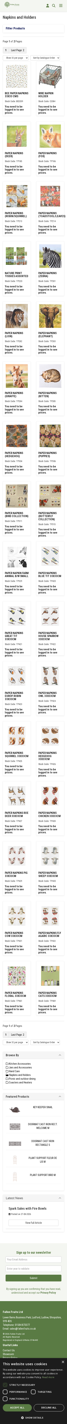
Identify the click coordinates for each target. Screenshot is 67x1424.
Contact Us (9, 1350)
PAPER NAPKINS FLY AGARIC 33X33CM (49, 934)
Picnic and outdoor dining (22, 1078)
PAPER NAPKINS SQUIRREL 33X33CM (16, 754)
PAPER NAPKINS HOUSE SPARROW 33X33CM (48, 636)
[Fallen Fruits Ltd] (12, 4)
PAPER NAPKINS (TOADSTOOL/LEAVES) (52, 215)
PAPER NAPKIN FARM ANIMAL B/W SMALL (17, 574)
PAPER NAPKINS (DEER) (14, 155)
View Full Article (33, 1222)
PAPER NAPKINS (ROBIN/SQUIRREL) (16, 215)
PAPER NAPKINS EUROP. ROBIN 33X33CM (14, 696)
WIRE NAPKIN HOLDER (45, 95)
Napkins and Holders (20, 1074)
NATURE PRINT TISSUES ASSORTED (16, 274)
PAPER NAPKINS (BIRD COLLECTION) (16, 514)
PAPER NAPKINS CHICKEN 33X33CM (49, 814)
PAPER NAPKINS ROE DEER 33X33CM (16, 814)
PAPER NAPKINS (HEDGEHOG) (14, 454)
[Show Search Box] (54, 5)
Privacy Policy (48, 1292)
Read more (48, 1377)
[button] (33, 1417)
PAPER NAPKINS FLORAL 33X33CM (15, 994)
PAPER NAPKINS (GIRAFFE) (14, 394)
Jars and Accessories (20, 1067)
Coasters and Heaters (20, 1082)
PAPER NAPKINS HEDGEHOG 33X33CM (47, 756)
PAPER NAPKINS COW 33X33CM (14, 934)
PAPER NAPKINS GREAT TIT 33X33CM (14, 636)
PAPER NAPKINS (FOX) (47, 155)
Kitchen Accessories (19, 1063)
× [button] (62, 1362)
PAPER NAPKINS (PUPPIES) (47, 454)
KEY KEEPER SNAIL (42, 1107)
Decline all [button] (48, 1407)
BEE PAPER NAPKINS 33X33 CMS (16, 95)
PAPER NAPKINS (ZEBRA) (47, 274)
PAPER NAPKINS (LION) (14, 334)
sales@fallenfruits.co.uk (23, 1328)
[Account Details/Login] (47, 5)
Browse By (12, 1055)
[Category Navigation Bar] (61, 5)
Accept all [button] (17, 1407)
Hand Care (14, 1071)
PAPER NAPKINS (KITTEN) (47, 394)
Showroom (8, 1354)
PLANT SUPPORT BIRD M (43, 1175)
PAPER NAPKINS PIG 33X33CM (16, 874)
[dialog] (33, 1391)
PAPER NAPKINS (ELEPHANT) (47, 334)
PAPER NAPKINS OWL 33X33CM (47, 694)
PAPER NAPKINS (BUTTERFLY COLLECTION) (47, 516)
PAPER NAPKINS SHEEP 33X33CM (48, 874)
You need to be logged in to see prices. (14, 109)
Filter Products (15, 28)
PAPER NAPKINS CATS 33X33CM (47, 994)
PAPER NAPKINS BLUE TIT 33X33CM (49, 574)
